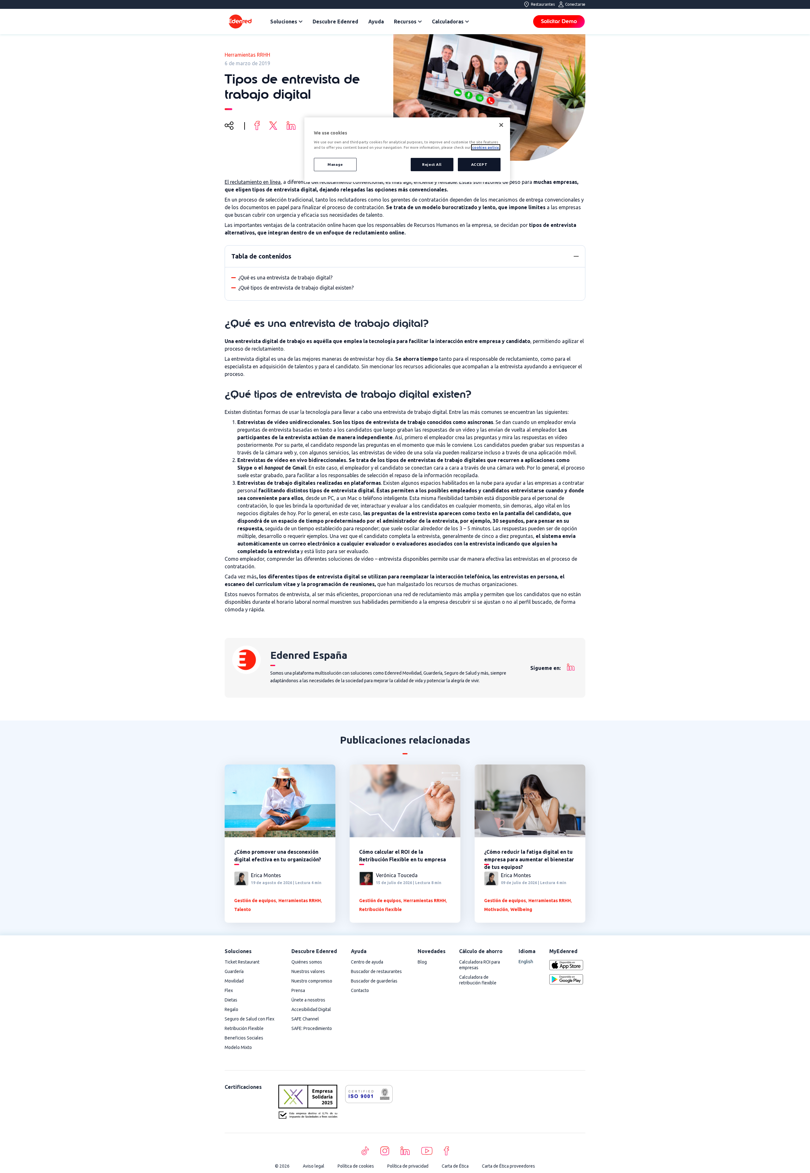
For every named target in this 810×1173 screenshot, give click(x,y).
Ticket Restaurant (242, 961)
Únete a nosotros (308, 999)
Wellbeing (521, 909)
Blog (422, 961)
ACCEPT (479, 164)
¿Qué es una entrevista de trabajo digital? (285, 277)
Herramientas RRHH (247, 55)
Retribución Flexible (244, 1028)
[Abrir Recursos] (420, 21)
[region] (407, 149)
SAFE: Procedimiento (311, 1028)
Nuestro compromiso (311, 980)
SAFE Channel (305, 1018)
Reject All (432, 164)
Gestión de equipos (255, 900)
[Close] (501, 125)
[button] (576, 256)
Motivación (496, 909)
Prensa (298, 990)
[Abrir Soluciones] (300, 21)
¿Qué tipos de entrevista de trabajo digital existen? (296, 287)
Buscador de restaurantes (376, 971)
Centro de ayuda (367, 961)
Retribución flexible (380, 909)
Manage (335, 164)
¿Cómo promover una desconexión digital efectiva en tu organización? (277, 855)
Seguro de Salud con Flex (249, 1018)
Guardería (234, 971)
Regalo (231, 1009)
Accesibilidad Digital (311, 1009)
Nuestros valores (308, 971)
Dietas (231, 999)
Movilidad (234, 980)
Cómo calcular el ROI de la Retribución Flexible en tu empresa (402, 855)
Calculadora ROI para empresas (479, 964)
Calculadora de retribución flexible (477, 980)
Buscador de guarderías (374, 980)
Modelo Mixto (238, 1047)
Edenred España (308, 655)
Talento (242, 909)
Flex (229, 990)
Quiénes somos (306, 961)
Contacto (360, 990)
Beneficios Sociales (244, 1037)
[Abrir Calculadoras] (467, 21)
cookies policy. (485, 147)
